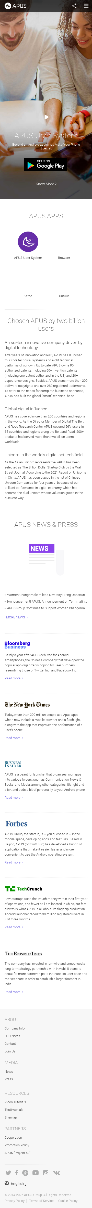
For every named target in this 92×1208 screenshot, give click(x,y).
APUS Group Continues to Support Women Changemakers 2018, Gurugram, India (47, 608)
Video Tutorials (15, 1102)
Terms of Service (41, 1201)
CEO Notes (12, 1036)
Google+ (25, 1173)
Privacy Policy (15, 1201)
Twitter (8, 1173)
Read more (12, 678)
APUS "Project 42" (17, 1153)
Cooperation (13, 1137)
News (9, 1071)
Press (9, 1079)
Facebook (17, 1173)
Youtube (35, 1173)
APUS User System (28, 258)
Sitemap (11, 1117)
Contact (10, 1044)
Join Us (10, 1051)
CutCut (64, 296)
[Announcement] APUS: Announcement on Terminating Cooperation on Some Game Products (47, 601)
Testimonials (14, 1110)
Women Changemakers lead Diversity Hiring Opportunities (47, 595)
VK (57, 1173)
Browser (64, 258)
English (17, 1183)
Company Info (15, 1028)
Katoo (28, 296)
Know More (45, 184)
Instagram (46, 1173)
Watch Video (46, 117)
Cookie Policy (67, 1201)
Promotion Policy (17, 1145)
